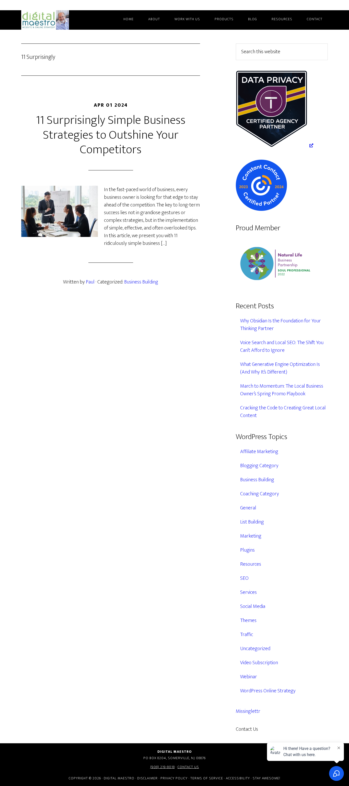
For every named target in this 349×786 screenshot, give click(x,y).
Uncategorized (255, 648)
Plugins (247, 550)
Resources (250, 564)
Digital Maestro (52, 20)
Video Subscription (259, 662)
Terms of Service (206, 778)
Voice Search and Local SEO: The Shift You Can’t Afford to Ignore (281, 346)
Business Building (141, 282)
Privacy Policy (174, 778)
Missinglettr (248, 711)
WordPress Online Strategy (268, 690)
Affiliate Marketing (259, 451)
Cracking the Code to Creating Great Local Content (283, 411)
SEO (244, 578)
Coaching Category (259, 493)
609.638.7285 (280, 729)
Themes (248, 620)
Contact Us (188, 767)
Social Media (252, 606)
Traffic (246, 634)
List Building (252, 522)
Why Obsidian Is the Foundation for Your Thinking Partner (280, 324)
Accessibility (238, 778)
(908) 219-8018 (162, 767)
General (248, 508)
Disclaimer (147, 778)
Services (248, 592)
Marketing (250, 536)
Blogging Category (259, 465)
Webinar (248, 676)
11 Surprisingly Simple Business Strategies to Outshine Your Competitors (110, 135)
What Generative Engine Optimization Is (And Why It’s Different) (280, 368)
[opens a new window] (274, 145)
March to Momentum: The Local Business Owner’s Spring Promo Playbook (281, 390)
